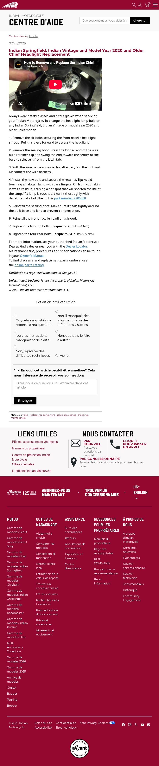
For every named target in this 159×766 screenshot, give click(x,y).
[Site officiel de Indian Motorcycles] (17, 5)
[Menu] (155, 5)
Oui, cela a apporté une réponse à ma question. (34, 323)
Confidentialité (66, 723)
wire (52, 415)
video (25, 415)
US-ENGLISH (140, 490)
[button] (89, 448)
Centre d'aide (18, 36)
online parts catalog (29, 265)
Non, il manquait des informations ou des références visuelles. (73, 320)
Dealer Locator (76, 246)
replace (33, 415)
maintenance (18, 417)
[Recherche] (134, 5)
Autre (64, 355)
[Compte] (140, 5)
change (72, 415)
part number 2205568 (70, 198)
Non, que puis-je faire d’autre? (73, 338)
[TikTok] (148, 725)
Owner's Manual (32, 256)
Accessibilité (43, 727)
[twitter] (135, 725)
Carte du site (43, 723)
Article (33, 36)
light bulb (62, 415)
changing (83, 415)
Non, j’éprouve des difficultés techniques (33, 353)
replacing (44, 415)
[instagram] (129, 725)
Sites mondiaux (65, 727)
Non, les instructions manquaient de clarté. (33, 338)
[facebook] (123, 725)
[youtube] (142, 725)
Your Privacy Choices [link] (94, 723)
